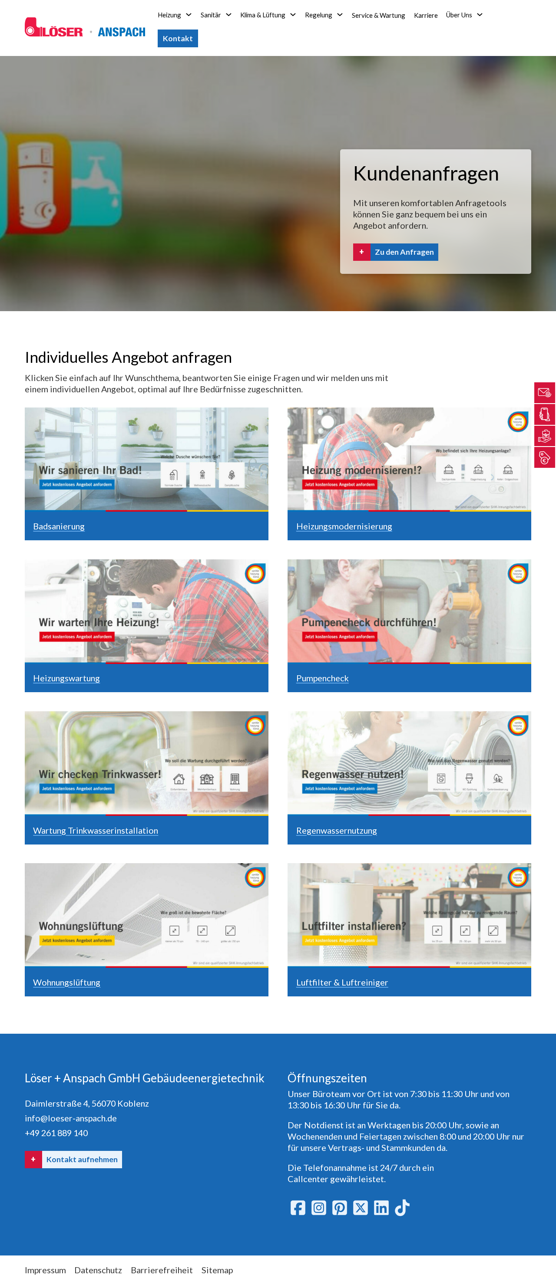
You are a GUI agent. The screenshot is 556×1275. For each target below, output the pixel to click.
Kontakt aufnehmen (82, 1159)
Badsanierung (59, 526)
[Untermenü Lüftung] (293, 14)
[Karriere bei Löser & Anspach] (544, 436)
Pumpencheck (322, 678)
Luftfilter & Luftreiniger (342, 982)
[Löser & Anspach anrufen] (544, 414)
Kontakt (178, 38)
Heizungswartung (66, 678)
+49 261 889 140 (56, 1132)
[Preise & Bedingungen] (544, 457)
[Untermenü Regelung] (340, 14)
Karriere (426, 15)
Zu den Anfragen (404, 251)
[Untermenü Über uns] (480, 14)
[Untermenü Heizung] (188, 14)
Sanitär (211, 15)
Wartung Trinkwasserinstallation (95, 830)
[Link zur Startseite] (85, 28)
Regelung (318, 15)
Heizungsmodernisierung (344, 526)
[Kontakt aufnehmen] (544, 392)
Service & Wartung (378, 15)
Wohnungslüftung (66, 982)
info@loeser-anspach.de (71, 1118)
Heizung (169, 15)
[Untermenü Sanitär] (228, 14)
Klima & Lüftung (262, 15)
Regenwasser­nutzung (336, 830)
